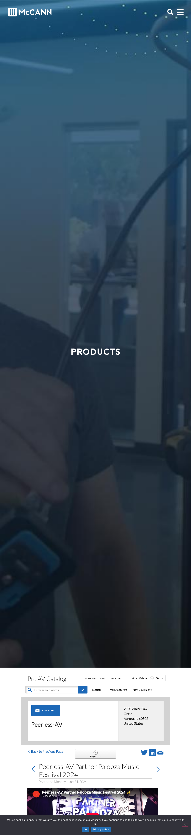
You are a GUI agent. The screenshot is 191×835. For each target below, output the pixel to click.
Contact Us (115, 678)
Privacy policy (101, 829)
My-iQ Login (142, 678)
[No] (185, 825)
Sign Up (159, 678)
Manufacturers (118, 689)
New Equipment (142, 689)
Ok (85, 829)
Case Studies (90, 678)
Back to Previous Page (46, 751)
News (103, 678)
